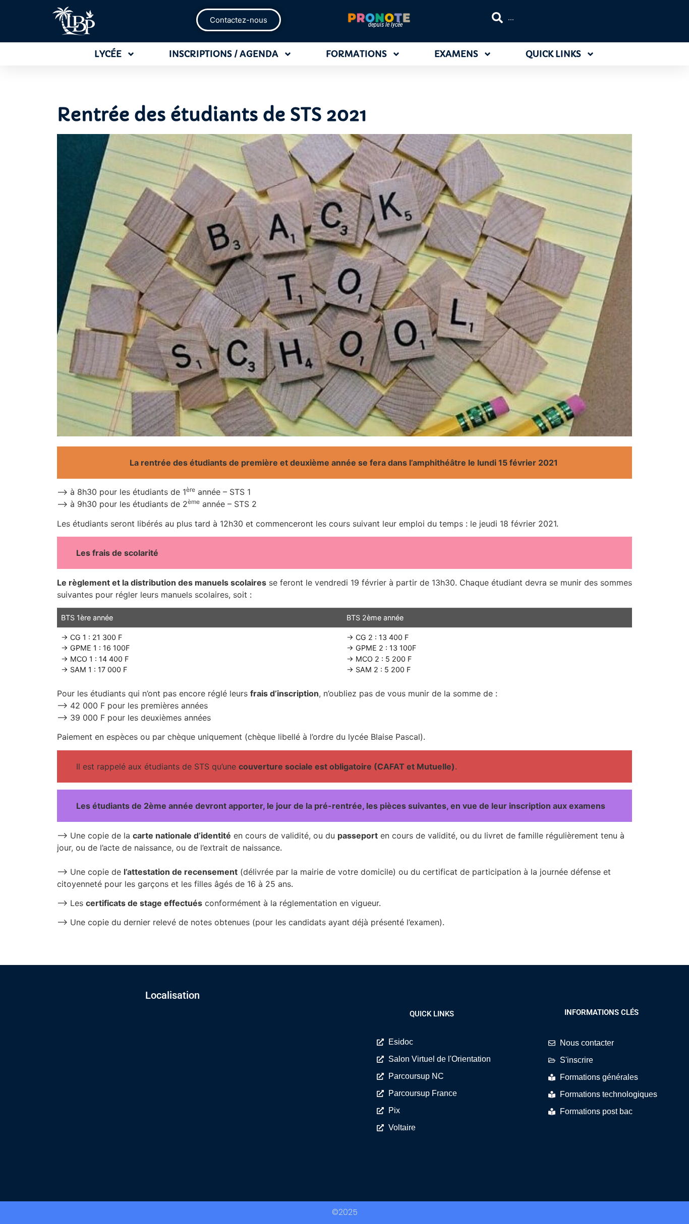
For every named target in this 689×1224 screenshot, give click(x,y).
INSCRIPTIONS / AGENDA (223, 53)
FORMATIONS (356, 53)
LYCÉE (108, 53)
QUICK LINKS (553, 53)
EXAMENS (456, 53)
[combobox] (567, 18)
